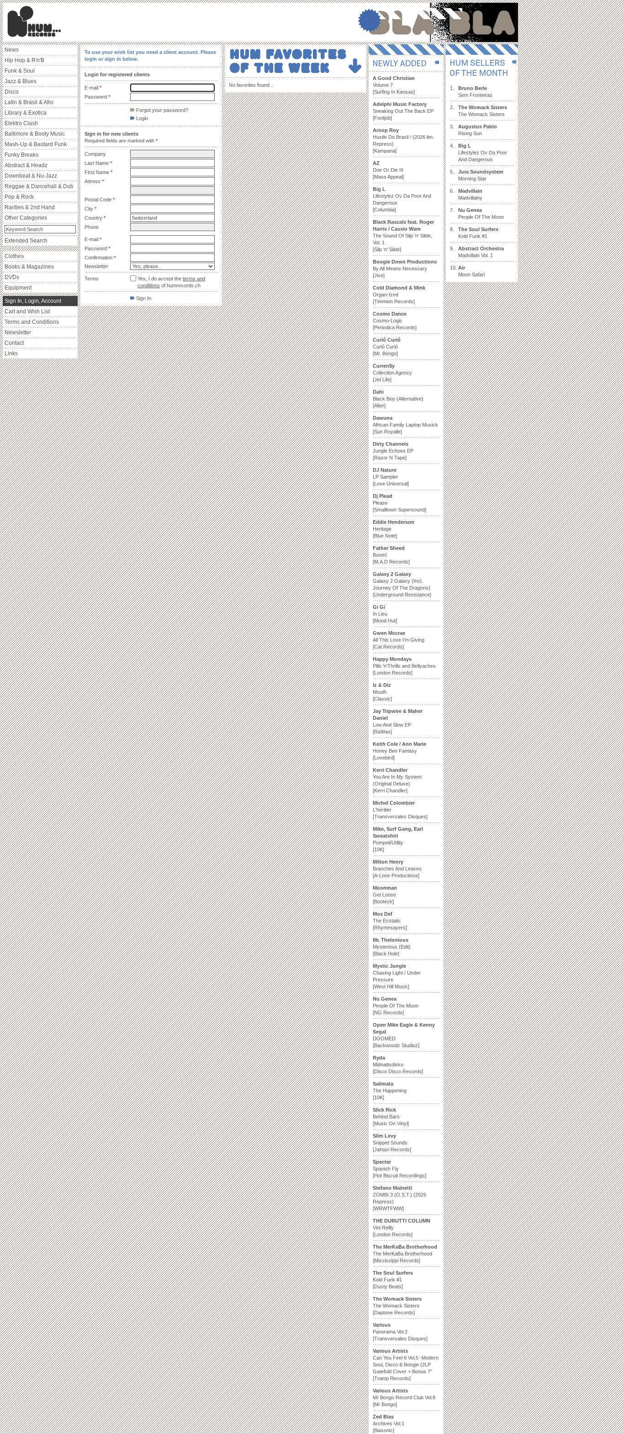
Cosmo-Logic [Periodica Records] (395, 320)
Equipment (18, 288)
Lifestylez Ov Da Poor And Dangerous (482, 152)
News (12, 50)
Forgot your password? (161, 110)
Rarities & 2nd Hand (30, 207)
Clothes (14, 256)
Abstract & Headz (26, 165)
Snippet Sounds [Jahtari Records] (392, 1142)
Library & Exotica (26, 113)
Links (11, 353)
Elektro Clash (21, 123)
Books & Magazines (29, 267)
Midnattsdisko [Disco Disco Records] (398, 1064)
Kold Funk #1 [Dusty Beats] (393, 1279)
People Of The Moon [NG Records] (395, 1005)
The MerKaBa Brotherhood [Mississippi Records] (405, 1253)
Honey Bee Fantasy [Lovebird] (399, 750)
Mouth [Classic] (382, 691)
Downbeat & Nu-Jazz (31, 176)
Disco (12, 92)
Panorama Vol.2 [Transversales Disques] (400, 1331)
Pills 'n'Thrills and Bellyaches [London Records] (404, 665)
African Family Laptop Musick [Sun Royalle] (405, 424)
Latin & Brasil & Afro (29, 102)
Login (141, 118)
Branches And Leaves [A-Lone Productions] (397, 868)
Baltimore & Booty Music (35, 134)
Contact (14, 343)
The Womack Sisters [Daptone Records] (397, 1305)
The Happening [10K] (390, 1090)
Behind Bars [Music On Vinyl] (391, 1116)
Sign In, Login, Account (33, 301)
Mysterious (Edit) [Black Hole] (392, 946)
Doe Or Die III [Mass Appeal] (388, 169)
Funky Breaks (21, 155)
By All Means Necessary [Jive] (405, 268)
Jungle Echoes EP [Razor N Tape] (393, 450)
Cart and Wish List (27, 311)
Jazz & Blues (21, 81)
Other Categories (26, 218)
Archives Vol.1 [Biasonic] (388, 1423)
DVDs (12, 277)
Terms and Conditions (32, 322)
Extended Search (26, 240)
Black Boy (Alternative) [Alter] (398, 398)
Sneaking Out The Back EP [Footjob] (403, 111)
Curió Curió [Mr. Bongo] (387, 346)
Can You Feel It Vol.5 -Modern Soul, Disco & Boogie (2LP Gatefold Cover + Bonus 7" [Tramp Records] (406, 1364)
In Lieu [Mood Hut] (385, 613)
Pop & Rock (19, 197)
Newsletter (18, 332)
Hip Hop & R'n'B (24, 60)
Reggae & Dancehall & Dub (39, 186)
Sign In (143, 298)
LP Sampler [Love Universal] (391, 476)
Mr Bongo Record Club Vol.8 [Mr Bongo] (404, 1397)
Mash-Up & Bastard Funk (36, 144)
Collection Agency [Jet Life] (392, 372)
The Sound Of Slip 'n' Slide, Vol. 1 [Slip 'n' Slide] (403, 235)
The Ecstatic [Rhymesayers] (390, 920)
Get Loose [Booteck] (385, 894)
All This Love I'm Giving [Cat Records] (398, 639)
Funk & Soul (20, 71)
